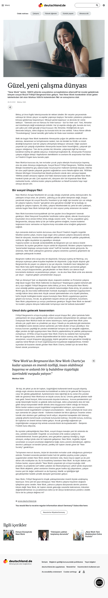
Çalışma (36, 13)
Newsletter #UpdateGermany (54, 512)
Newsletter (71, 567)
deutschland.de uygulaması (53, 567)
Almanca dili (84, 13)
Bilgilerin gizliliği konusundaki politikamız (66, 562)
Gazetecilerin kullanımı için (88, 567)
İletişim (45, 562)
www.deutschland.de (27, 501)
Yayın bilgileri (90, 562)
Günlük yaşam (68, 13)
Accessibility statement (52, 572)
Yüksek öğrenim (51, 13)
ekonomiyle (47, 339)
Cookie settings (70, 572)
